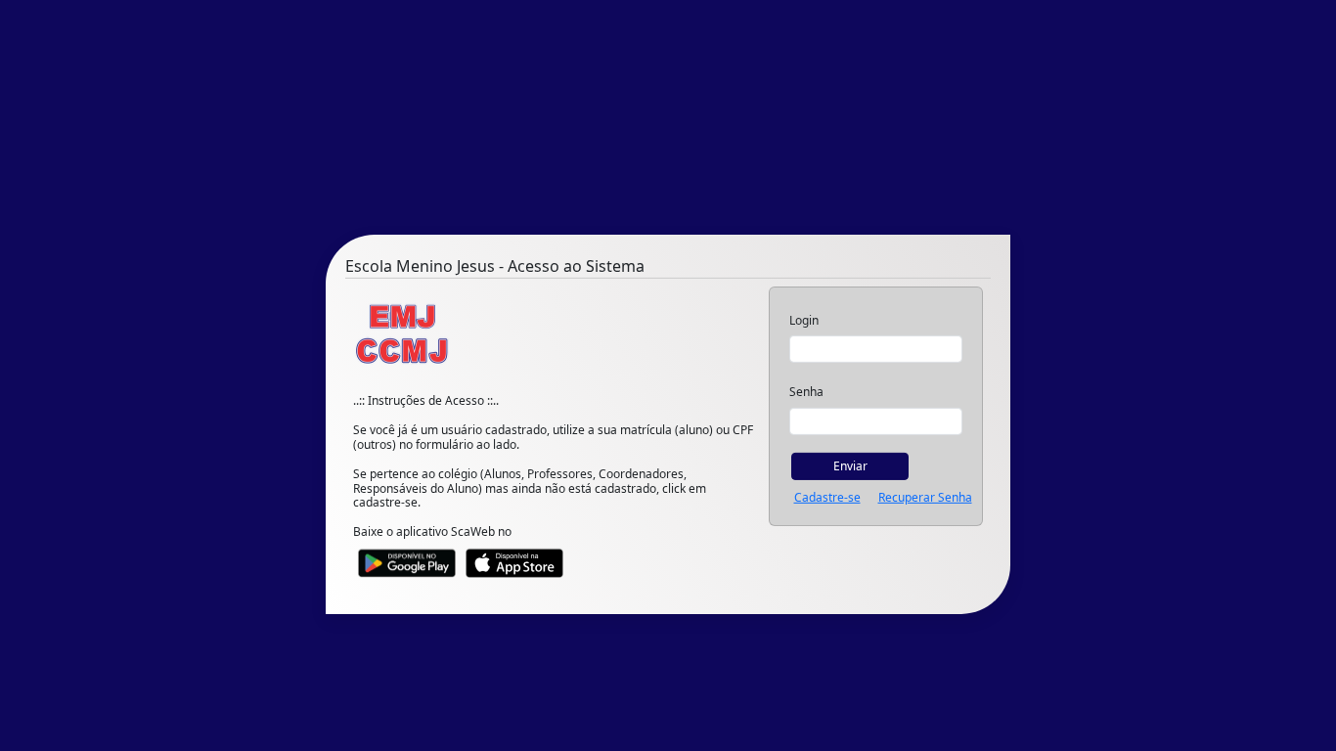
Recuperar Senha (925, 498)
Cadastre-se (827, 498)
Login (804, 321)
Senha (806, 392)
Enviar (850, 465)
